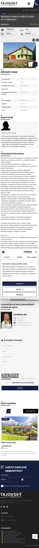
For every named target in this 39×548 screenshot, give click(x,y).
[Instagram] (7, 507)
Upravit (18, 289)
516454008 (20, 318)
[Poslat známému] (37, 40)
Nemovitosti (34, 10)
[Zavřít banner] (36, 252)
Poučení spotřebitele (9, 531)
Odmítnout (19, 295)
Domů (27, 10)
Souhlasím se (8, 382)
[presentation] (4, 411)
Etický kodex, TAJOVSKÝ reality (12, 533)
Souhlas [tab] (7, 257)
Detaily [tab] (19, 257)
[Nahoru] (35, 537)
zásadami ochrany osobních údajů (23, 382)
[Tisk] (33, 40)
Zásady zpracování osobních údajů (14, 538)
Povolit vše (19, 284)
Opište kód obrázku (26, 379)
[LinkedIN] (4, 507)
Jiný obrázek (6, 379)
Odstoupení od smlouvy (10, 535)
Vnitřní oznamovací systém (11, 540)
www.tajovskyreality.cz (24, 325)
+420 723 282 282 (8, 516)
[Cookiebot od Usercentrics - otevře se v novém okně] (24, 252)
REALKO (36, 545)
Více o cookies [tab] (32, 257)
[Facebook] (1, 507)
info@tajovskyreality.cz (24, 323)
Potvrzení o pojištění (9, 537)
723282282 (19, 320)
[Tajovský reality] (9, 4)
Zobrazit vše (30, 411)
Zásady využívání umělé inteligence (14, 542)
